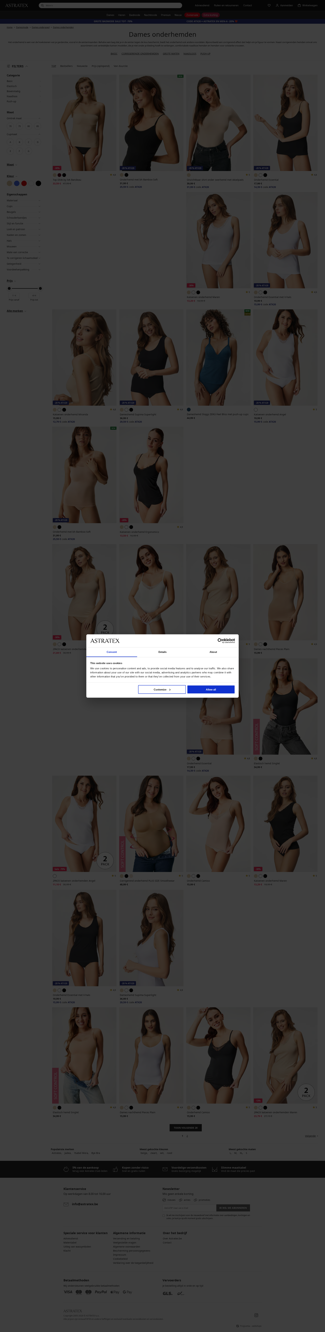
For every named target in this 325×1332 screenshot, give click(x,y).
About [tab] (213, 652)
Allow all (211, 689)
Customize (160, 689)
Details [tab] (162, 652)
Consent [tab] (112, 652)
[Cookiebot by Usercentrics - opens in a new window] (220, 640)
